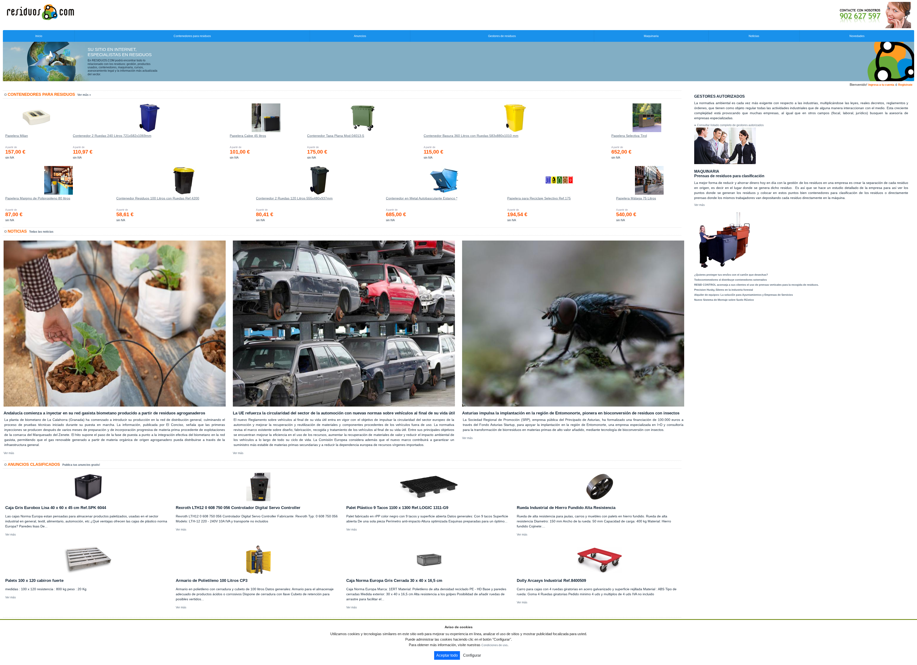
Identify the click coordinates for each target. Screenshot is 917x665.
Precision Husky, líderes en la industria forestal (723, 289)
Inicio (38, 36)
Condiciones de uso (494, 645)
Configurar (472, 655)
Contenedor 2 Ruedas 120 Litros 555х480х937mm (294, 198)
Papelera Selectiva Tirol (629, 136)
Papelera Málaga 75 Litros (636, 198)
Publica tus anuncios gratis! (81, 465)
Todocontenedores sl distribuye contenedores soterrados (730, 279)
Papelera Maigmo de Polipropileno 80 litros (37, 198)
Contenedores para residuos (192, 36)
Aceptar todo (447, 655)
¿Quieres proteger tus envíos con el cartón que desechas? (731, 274)
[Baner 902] (855, 14)
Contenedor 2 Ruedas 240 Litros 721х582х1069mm (112, 136)
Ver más (9, 453)
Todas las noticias (41, 231)
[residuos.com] (40, 11)
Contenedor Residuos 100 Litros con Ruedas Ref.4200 (157, 198)
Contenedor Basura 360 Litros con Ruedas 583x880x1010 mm (471, 136)
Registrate (905, 84)
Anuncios (360, 36)
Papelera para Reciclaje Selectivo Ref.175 (539, 198)
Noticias (754, 36)
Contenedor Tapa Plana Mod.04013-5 (335, 136)
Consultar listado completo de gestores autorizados (730, 125)
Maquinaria (651, 36)
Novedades (856, 36)
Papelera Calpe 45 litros (248, 136)
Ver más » (84, 95)
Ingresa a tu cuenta (881, 84)
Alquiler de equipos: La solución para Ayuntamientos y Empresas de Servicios (743, 294)
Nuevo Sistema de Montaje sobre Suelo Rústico (724, 299)
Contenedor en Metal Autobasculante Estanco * (421, 198)
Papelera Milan (16, 136)
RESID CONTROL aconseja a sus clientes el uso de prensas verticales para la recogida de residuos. (756, 284)
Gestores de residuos (502, 36)
